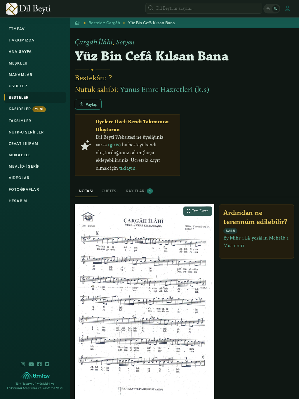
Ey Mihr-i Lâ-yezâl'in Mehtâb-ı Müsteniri (255, 239)
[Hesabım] (287, 9)
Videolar (19, 178)
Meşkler (18, 63)
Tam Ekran (200, 211)
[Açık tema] (268, 8)
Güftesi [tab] (110, 191)
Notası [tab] (86, 191)
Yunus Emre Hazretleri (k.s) (164, 90)
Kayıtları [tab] (138, 191)
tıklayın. (128, 168)
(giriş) (114, 145)
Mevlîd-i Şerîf (24, 166)
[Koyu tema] (275, 8)
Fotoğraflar (24, 189)
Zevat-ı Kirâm (23, 143)
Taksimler (20, 121)
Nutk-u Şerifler (26, 132)
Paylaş (91, 104)
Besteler (19, 97)
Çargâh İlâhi (94, 42)
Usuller (18, 86)
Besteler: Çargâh (104, 23)
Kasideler (26, 109)
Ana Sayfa (20, 51)
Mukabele (20, 155)
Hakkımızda (22, 40)
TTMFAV (17, 29)
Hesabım (18, 201)
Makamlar (20, 74)
